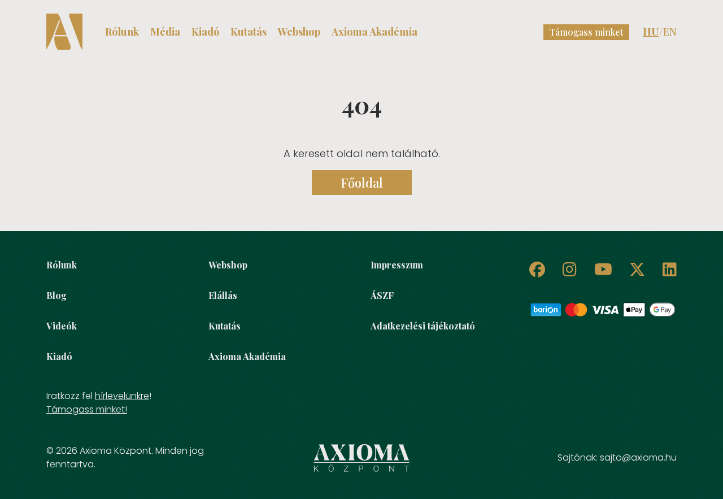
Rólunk (122, 31)
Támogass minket (586, 32)
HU (651, 31)
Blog (56, 295)
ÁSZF (382, 295)
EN (670, 31)
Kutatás (248, 31)
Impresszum (397, 265)
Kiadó (205, 31)
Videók (61, 326)
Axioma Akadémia (374, 31)
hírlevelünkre (122, 395)
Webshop (299, 31)
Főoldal (362, 182)
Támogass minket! (86, 409)
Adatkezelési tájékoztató (423, 326)
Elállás (222, 295)
